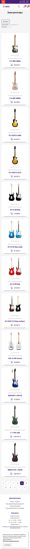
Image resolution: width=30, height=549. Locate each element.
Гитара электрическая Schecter (15, 394)
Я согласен (7, 545)
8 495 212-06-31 (15, 516)
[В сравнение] (25, 36)
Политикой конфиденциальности (11, 541)
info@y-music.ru (15, 524)
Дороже (11, 30)
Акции (12, 501)
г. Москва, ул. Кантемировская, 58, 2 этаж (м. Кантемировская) (15, 527)
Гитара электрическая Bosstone (15, 208)
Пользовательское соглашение (15, 508)
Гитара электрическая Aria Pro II (15, 60)
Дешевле (12, 28)
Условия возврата (15, 506)
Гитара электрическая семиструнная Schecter (15, 431)
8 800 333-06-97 (15, 518)
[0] (27, 6)
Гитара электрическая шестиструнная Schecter (15, 468)
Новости (17, 501)
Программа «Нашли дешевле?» (15, 504)
